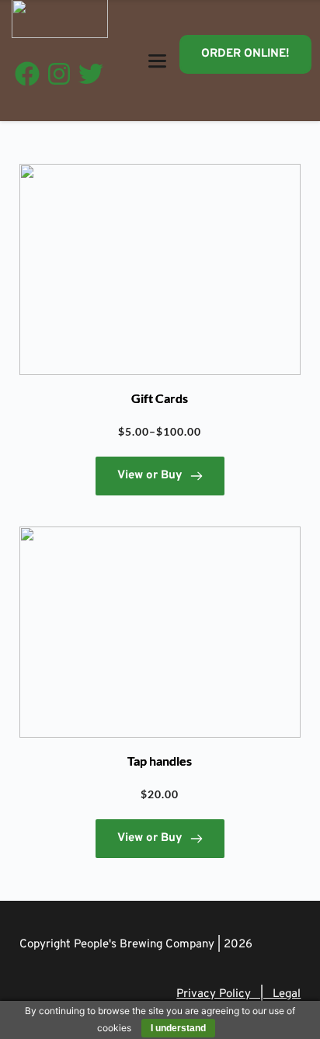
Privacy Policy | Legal (238, 994)
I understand (178, 1028)
